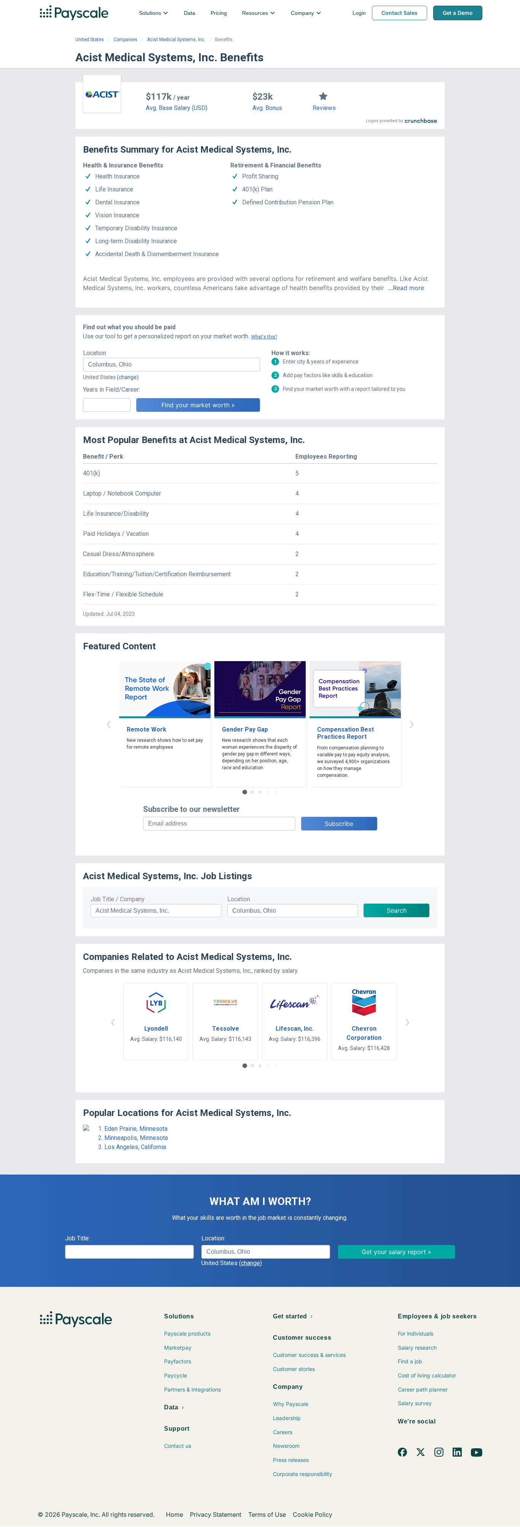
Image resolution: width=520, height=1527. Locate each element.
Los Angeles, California (135, 1147)
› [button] (411, 723)
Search (397, 910)
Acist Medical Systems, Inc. (176, 39)
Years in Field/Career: (111, 389)
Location (238, 899)
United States (89, 39)
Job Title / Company (118, 899)
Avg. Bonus (267, 108)
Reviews (324, 108)
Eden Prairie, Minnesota (135, 1128)
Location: (95, 353)
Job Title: (77, 1238)
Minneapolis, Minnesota (136, 1137)
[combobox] (171, 364)
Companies (125, 39)
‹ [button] (108, 723)
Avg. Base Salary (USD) (176, 108)
